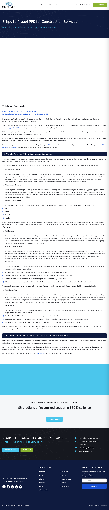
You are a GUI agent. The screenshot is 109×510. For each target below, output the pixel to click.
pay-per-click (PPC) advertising (17, 128)
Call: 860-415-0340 (82, 5)
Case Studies (44, 490)
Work (41, 475)
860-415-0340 (41, 354)
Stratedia (51, 145)
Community (65, 486)
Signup (94, 486)
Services (42, 483)
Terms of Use (93, 506)
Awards (64, 483)
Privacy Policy (102, 506)
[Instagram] (12, 486)
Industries (65, 472)
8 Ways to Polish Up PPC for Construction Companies (19, 111)
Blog (41, 486)
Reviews (42, 479)
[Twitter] (8, 486)
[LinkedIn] (16, 486)
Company (43, 472)
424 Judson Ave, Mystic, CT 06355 (16, 478)
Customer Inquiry (67, 479)
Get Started (100, 5)
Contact (64, 475)
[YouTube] (20, 486)
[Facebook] (4, 486)
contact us (13, 147)
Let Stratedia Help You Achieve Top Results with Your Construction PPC (25, 114)
